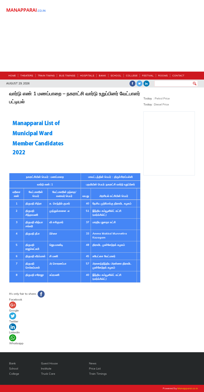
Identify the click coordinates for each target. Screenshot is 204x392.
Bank (102, 75)
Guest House (49, 363)
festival (148, 75)
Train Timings (98, 373)
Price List (95, 368)
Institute (46, 368)
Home (12, 75)
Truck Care (48, 373)
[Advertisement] (127, 38)
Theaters (26, 75)
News (92, 363)
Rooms (163, 75)
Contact (178, 75)
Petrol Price (162, 98)
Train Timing (46, 75)
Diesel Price (161, 104)
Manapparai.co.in (188, 388)
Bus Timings (67, 75)
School (116, 75)
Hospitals (87, 75)
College (131, 75)
